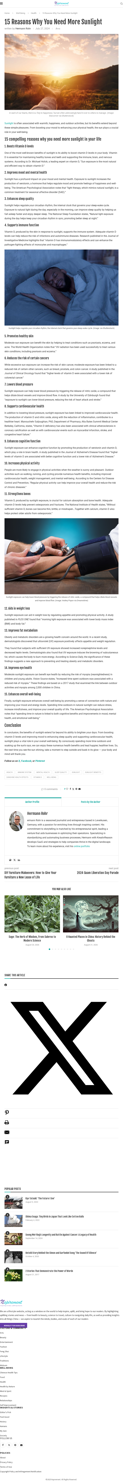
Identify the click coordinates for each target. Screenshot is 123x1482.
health (9, 772)
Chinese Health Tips (9, 1372)
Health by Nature (7, 1386)
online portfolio (82, 846)
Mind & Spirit (5, 1391)
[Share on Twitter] (73, 789)
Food (2, 1377)
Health (33, 13)
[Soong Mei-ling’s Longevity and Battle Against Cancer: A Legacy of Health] (13, 1239)
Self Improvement (8, 1405)
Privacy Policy (6, 1462)
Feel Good (4, 1417)
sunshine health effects (17, 777)
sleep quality (61, 772)
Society (3, 1435)
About (3, 1458)
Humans (3, 1426)
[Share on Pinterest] (6, 1114)
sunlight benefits (93, 772)
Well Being (20, 13)
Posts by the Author (90, 801)
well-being (51, 777)
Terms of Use (6, 1467)
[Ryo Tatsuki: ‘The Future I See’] (13, 1203)
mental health (43, 772)
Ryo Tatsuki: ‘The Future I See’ (40, 1198)
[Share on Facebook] (70, 789)
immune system (24, 772)
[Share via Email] (79, 789)
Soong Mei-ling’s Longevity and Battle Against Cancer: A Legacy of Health (61, 1234)
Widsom (3, 1365)
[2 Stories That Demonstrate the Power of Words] (13, 1275)
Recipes (3, 1396)
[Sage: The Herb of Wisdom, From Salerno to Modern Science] (32, 913)
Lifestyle (4, 1356)
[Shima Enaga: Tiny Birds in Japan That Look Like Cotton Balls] (13, 1221)
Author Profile (32, 801)
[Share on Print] (6, 1124)
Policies (5, 1453)
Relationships (6, 1400)
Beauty (3, 1337)
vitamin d (37, 777)
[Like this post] (67, 789)
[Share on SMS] (6, 1143)
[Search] (121, 4)
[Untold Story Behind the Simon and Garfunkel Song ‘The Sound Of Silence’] (13, 1257)
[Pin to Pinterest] (76, 789)
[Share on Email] (6, 1133)
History (3, 1422)
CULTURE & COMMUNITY (13, 1328)
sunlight (76, 772)
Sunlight (8, 123)
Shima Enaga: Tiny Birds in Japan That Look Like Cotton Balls (55, 1216)
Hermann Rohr (23, 28)
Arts (2, 1333)
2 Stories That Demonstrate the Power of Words (49, 1271)
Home (7, 13)
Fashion (3, 1347)
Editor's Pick (5, 1412)
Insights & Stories (11, 1407)
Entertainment (6, 1342)
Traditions (4, 1361)
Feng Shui (4, 1351)
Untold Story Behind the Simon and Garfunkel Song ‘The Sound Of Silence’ (61, 1252)
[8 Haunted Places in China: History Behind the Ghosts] (90, 913)
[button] (8, 922)
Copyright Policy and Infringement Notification (20, 1471)
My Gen (3, 1431)
